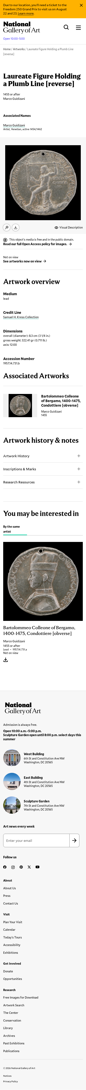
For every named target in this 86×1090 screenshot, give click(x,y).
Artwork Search (13, 1005)
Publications (11, 1051)
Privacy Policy (10, 1081)
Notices (7, 1075)
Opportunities (12, 979)
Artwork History (16, 455)
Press (6, 896)
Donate (8, 971)
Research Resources (19, 482)
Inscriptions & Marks (19, 469)
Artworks (19, 49)
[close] (81, 5)
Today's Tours (12, 937)
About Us (9, 888)
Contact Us (10, 903)
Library (8, 1028)
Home (7, 49)
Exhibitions (10, 953)
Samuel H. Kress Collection (21, 317)
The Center (10, 1013)
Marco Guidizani (14, 125)
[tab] (15, 529)
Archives (9, 1036)
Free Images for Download (20, 997)
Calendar (9, 930)
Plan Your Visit (12, 922)
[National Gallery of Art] (43, 708)
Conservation (12, 1020)
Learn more (26, 13)
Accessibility (11, 945)
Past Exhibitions (13, 1043)
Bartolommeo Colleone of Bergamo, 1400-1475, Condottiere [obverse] (61, 401)
